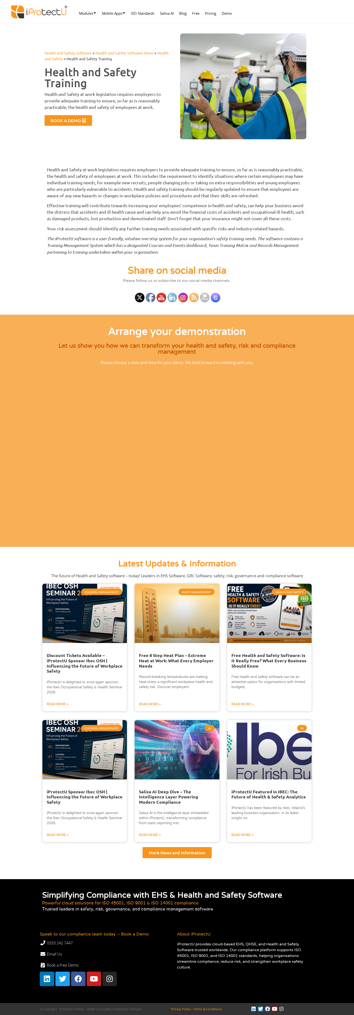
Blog (183, 13)
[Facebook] (78, 979)
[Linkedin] (47, 979)
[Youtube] (94, 979)
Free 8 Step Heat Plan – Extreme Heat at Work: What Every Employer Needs (176, 660)
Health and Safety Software (68, 52)
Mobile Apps (112, 13)
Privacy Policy (180, 1009)
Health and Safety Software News (124, 52)
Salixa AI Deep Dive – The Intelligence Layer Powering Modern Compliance (168, 797)
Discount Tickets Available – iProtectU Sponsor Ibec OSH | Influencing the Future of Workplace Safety (85, 663)
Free (195, 13)
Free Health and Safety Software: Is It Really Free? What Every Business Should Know (268, 660)
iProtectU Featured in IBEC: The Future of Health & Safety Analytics (268, 794)
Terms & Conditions (208, 1009)
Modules (86, 13)
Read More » (58, 704)
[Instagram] (109, 979)
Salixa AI (167, 13)
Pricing (210, 13)
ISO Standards (142, 13)
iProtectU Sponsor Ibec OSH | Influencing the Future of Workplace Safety (85, 797)
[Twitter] (62, 979)
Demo (227, 13)
